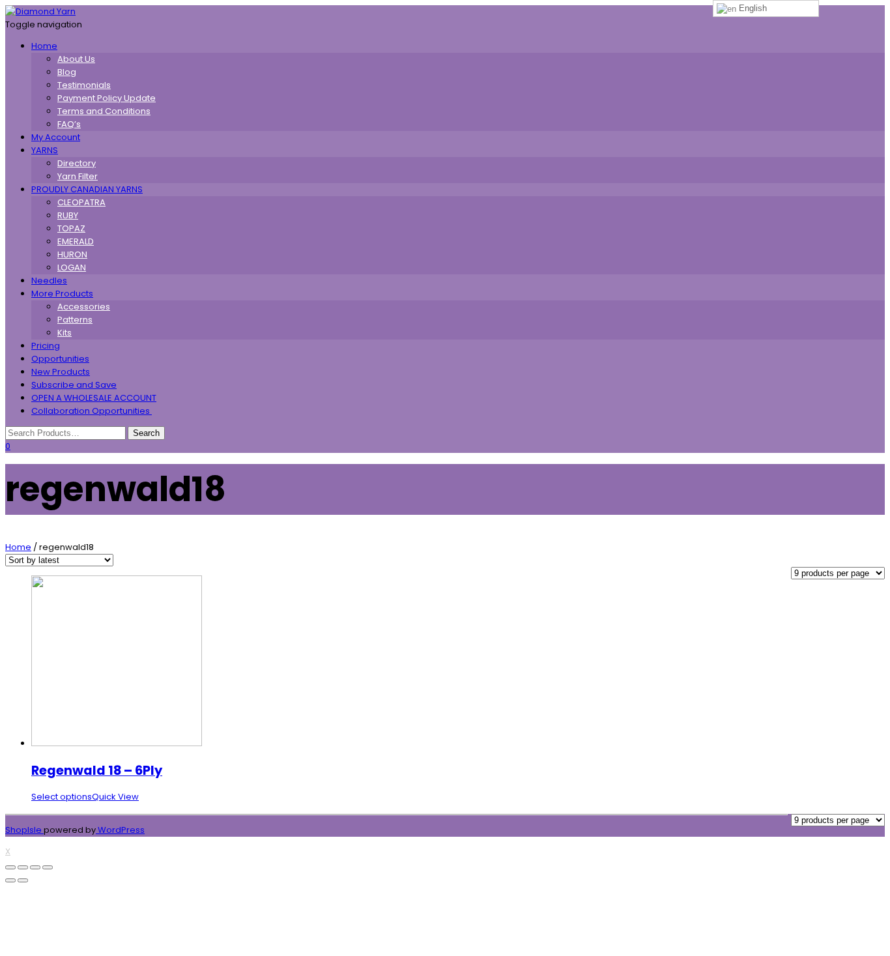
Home (44, 46)
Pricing (45, 346)
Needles (49, 280)
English (751, 8)
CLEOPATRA (81, 202)
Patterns (75, 319)
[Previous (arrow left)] (10, 880)
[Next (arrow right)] (23, 880)
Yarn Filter (77, 176)
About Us (76, 59)
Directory (76, 163)
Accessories (83, 306)
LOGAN (71, 267)
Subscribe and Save (74, 385)
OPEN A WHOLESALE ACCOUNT (93, 398)
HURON (72, 254)
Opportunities (60, 359)
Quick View (115, 796)
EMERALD (75, 241)
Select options (61, 796)
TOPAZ (71, 228)
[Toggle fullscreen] (35, 867)
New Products (60, 372)
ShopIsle (24, 830)
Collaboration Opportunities (91, 411)
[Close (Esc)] (10, 867)
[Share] (23, 867)
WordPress (120, 830)
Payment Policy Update (106, 98)
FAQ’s (69, 124)
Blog (66, 72)
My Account (55, 137)
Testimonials (84, 85)
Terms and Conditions (104, 111)
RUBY (67, 215)
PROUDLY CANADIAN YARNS (87, 189)
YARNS (44, 150)
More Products (62, 293)
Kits (64, 332)
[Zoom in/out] (47, 867)
